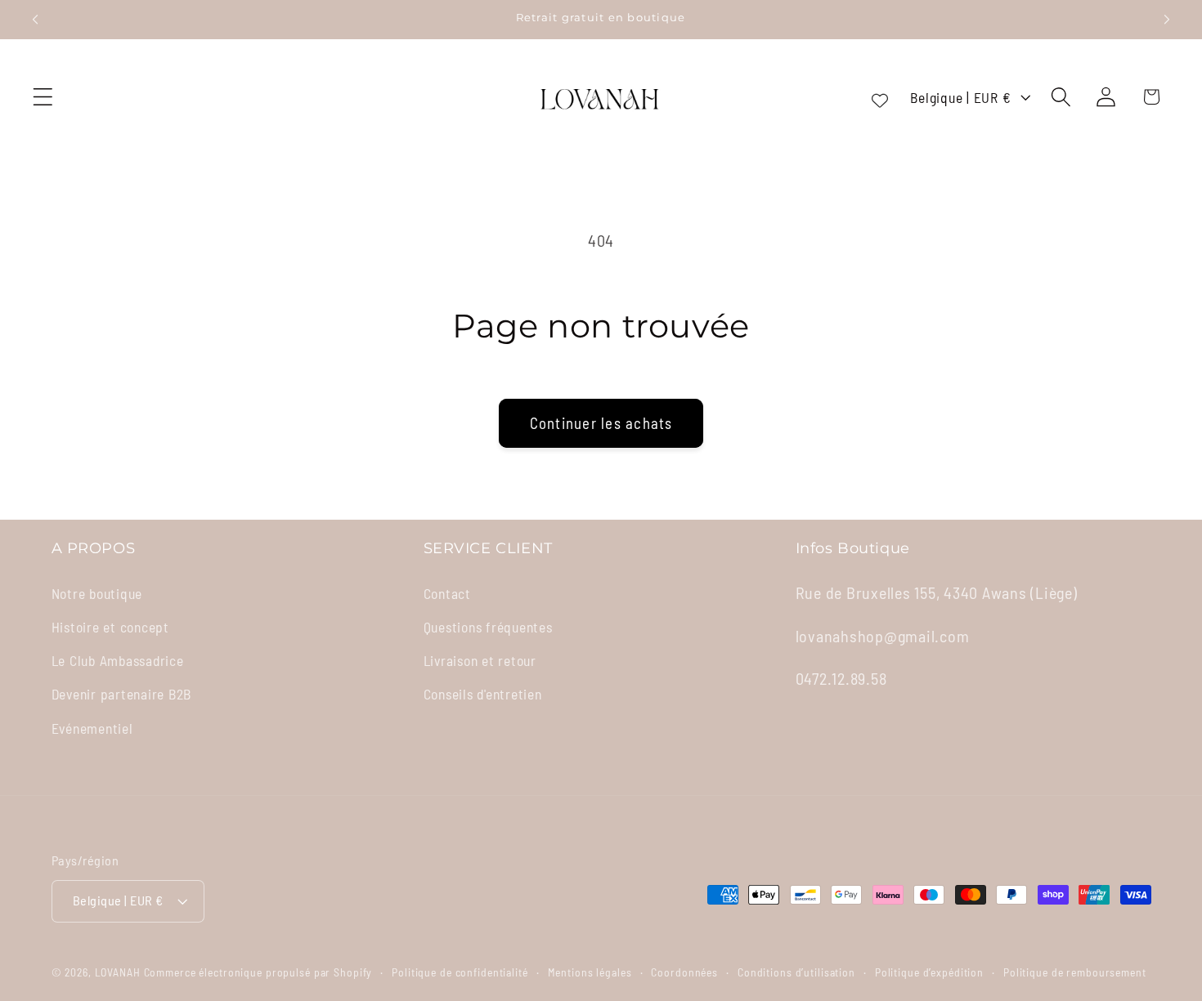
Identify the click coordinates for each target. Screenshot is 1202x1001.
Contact (447, 592)
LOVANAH (118, 972)
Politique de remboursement (1074, 972)
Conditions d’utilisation (796, 972)
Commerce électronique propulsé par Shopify (258, 972)
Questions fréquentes (488, 626)
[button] (42, 96)
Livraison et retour (480, 659)
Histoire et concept (110, 626)
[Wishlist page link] (880, 97)
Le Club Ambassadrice (118, 659)
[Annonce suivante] (1167, 19)
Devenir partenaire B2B (122, 693)
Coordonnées (684, 972)
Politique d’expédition (929, 972)
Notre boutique (97, 592)
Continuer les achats (601, 422)
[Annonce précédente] (35, 19)
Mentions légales (590, 972)
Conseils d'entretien (483, 693)
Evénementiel (92, 727)
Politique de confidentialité (460, 972)
